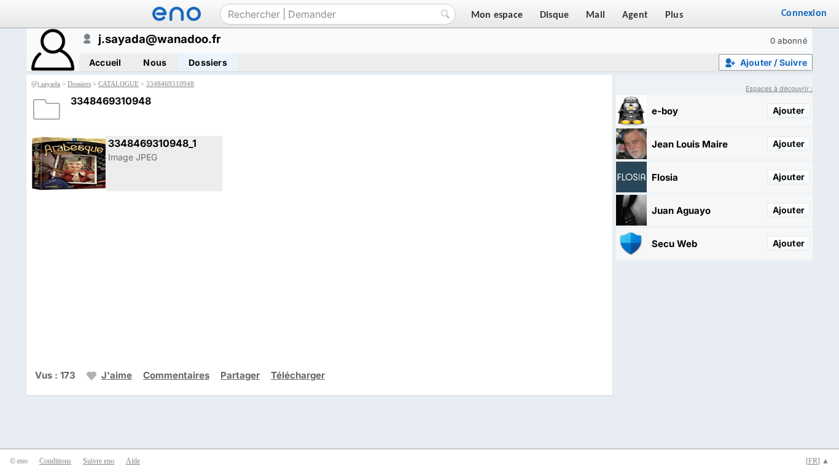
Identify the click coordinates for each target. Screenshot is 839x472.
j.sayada (48, 83)
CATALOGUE (118, 83)
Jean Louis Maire (690, 144)
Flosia (665, 177)
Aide (133, 461)
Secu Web (674, 244)
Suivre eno (98, 461)
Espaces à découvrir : (779, 89)
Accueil (105, 62)
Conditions (55, 461)
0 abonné (789, 40)
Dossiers (208, 62)
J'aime (116, 375)
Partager (240, 375)
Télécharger (298, 375)
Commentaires (176, 375)
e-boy (665, 111)
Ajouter (789, 110)
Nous (154, 62)
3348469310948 (170, 83)
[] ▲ (817, 461)
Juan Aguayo (681, 210)
